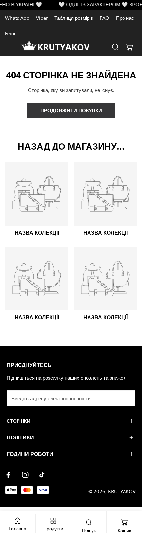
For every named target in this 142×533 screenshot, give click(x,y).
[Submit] (127, 397)
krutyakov (63, 47)
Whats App (17, 18)
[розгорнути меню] (8, 47)
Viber (42, 18)
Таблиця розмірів (73, 18)
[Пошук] (115, 47)
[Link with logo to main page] (29, 47)
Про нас (125, 18)
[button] (130, 47)
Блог (10, 33)
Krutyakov (122, 491)
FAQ (104, 18)
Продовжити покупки (71, 110)
